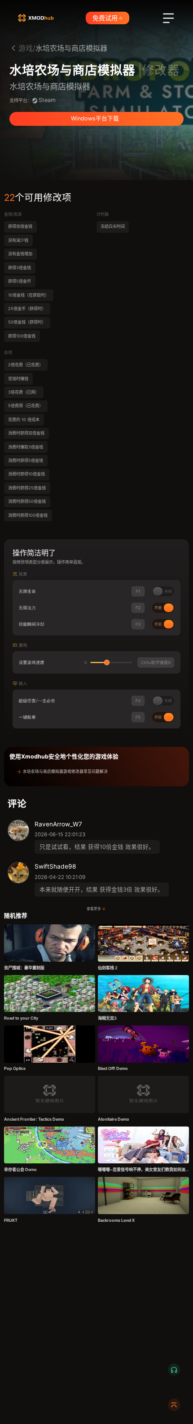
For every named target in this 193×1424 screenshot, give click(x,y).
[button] (96, 772)
